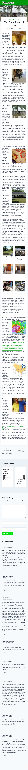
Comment (5, 506)
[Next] (24, 477)
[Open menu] (25, 3)
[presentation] (20, 470)
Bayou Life (11, 19)
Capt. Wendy (10, 28)
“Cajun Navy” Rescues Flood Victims (20, 450)
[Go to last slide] (4, 477)
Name (4, 522)
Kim (3, 660)
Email (4, 528)
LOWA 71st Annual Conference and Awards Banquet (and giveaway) (7, 452)
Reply (4, 568)
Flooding (17, 19)
